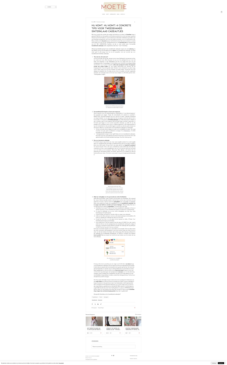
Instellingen (214, 363)
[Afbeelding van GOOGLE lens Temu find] (113, 321)
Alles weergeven (138, 314)
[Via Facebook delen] (92, 304)
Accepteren (221, 363)
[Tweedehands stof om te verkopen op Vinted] (132, 321)
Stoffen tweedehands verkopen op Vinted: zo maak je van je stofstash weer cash (132, 329)
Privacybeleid (61, 363)
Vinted (101, 297)
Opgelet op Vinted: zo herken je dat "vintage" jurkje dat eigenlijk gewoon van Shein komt (113, 329)
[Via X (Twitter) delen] (95, 304)
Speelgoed (106, 297)
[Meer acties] (134, 22)
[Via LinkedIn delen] (98, 304)
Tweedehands (95, 297)
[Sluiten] (225, 363)
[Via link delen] (100, 304)
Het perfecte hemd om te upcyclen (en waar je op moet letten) (94, 329)
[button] (221, 12)
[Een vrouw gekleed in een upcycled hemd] (94, 321)
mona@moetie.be (133, 355)
